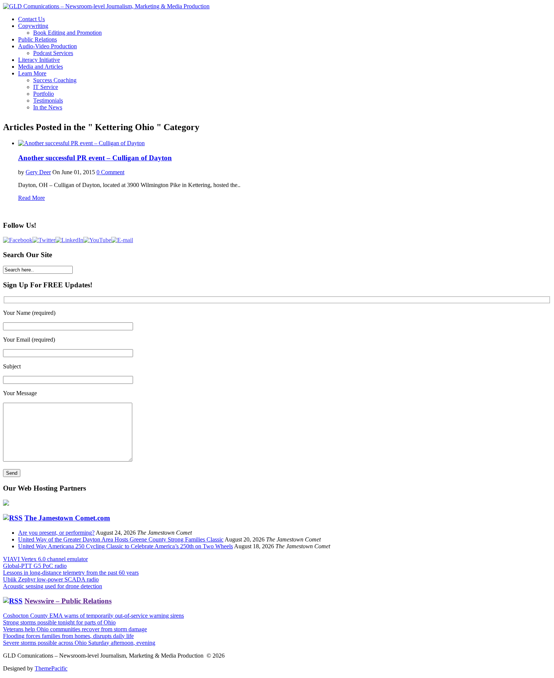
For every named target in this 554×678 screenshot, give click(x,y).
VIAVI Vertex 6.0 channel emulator (45, 559)
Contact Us (31, 19)
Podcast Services (53, 53)
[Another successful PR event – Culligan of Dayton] (81, 143)
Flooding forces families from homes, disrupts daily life (68, 636)
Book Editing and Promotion (67, 32)
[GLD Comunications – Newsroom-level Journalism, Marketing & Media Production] (106, 6)
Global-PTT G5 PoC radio (35, 566)
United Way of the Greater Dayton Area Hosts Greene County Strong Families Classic (120, 539)
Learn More (32, 73)
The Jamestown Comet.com (67, 518)
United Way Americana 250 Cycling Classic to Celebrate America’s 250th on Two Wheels (125, 546)
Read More (31, 198)
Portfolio (43, 94)
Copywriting (33, 26)
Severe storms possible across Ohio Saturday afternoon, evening (79, 643)
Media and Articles (40, 66)
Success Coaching (55, 80)
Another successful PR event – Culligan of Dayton (95, 158)
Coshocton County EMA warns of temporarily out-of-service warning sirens (93, 615)
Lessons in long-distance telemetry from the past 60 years (71, 572)
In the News (47, 107)
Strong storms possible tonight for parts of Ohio (59, 622)
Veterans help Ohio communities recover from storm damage (75, 629)
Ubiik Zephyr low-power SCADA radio (51, 579)
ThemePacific (51, 668)
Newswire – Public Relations (68, 601)
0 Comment (110, 172)
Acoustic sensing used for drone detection (52, 586)
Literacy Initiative (39, 60)
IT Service (45, 87)
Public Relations (37, 39)
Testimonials (48, 100)
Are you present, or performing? (56, 532)
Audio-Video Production (47, 46)
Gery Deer (38, 172)
